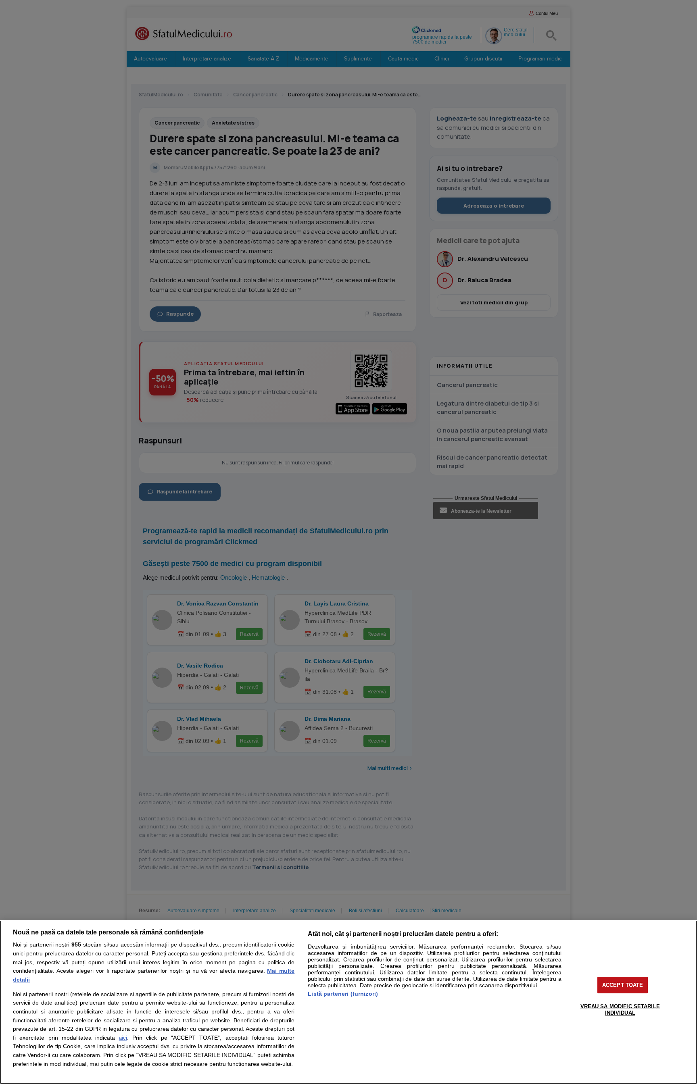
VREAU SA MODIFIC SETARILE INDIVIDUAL (620, 1009)
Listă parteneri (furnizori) (343, 993)
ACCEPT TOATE (622, 985)
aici (123, 1038)
